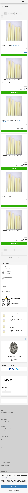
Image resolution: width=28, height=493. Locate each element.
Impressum (3, 424)
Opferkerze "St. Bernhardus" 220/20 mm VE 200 (12, 155)
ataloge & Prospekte (6, 462)
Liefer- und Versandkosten (6, 421)
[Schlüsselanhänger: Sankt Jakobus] (14, 348)
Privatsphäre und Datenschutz (7, 412)
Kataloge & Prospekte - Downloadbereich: (9, 428)
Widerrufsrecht (4, 419)
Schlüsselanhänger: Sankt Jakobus (14, 356)
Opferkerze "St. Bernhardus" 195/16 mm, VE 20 (12, 42)
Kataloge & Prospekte (6, 401)
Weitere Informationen (14, 490)
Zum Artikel (14, 131)
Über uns (3, 439)
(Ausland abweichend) (15, 45)
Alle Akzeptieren (14, 486)
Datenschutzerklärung (22, 484)
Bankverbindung (4, 426)
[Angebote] (25, 339)
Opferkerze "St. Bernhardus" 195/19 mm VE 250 (12, 117)
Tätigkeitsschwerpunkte (5, 414)
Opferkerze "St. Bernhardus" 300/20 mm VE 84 (12, 230)
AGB (2, 410)
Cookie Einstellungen (5, 430)
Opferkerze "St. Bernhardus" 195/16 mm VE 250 (12, 79)
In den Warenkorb (14, 55)
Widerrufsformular (5, 465)
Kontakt (2, 417)
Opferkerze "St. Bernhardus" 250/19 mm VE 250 (12, 193)
